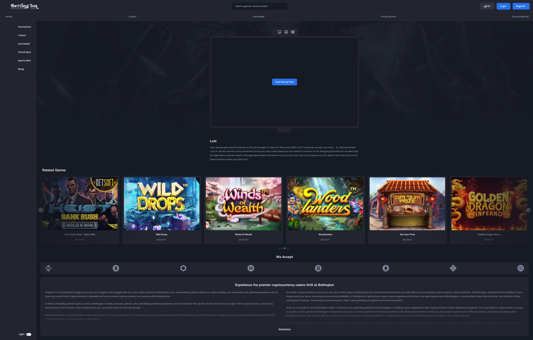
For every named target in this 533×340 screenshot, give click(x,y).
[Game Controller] (279, 32)
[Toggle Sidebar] (6, 6)
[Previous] (40, 210)
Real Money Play (285, 82)
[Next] (528, 210)
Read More (285, 329)
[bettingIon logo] (24, 6)
